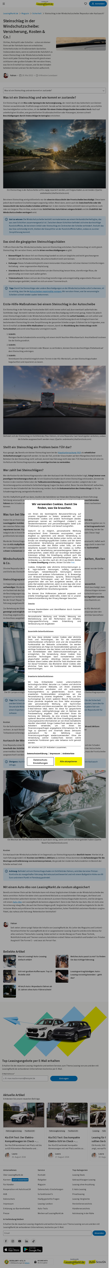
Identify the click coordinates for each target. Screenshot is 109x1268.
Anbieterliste (68, 753)
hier (73, 562)
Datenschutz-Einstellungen (40, 761)
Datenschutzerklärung (37, 753)
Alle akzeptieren (68, 761)
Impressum (55, 753)
